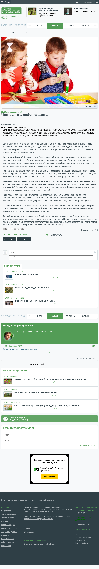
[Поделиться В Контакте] (23, 229)
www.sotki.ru (6, 33)
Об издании (29, 532)
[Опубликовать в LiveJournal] (12, 229)
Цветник (4, 521)
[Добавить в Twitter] (21, 229)
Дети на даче (18, 33)
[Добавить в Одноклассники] (18, 229)
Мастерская (6, 546)
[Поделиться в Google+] (6, 229)
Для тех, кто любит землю (10, 17)
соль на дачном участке (85, 11)
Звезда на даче (7, 518)
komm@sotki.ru (81, 543)
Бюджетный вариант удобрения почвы (48, 15)
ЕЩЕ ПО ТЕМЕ (12, 266)
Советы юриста (7, 539)
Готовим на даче (8, 525)
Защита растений (8, 514)
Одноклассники (40, 544)
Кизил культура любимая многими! (22, 349)
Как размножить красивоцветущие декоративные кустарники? (46, 405)
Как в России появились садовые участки (35, 392)
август (55, 25)
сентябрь (70, 25)
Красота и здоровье (9, 528)
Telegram (52, 544)
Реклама (28, 528)
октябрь (85, 25)
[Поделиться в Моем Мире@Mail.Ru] (15, 229)
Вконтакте (28, 544)
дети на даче (9, 239)
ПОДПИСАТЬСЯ (87, 445)
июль (39, 25)
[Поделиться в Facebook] (4, 229)
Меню (7, 2)
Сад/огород (6, 511)
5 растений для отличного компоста (48, 9)
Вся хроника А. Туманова (85, 358)
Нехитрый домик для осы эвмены (33, 288)
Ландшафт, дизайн (9, 532)
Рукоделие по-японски (27, 275)
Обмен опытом (7, 542)
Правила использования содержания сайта (47, 517)
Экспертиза (6, 535)
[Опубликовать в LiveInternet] (9, 229)
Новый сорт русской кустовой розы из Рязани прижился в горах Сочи (50, 379)
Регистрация (87, 2)
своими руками (24, 239)
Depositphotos (90, 106)
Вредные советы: (82, 8)
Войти (76, 2)
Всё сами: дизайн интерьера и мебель (35, 301)
